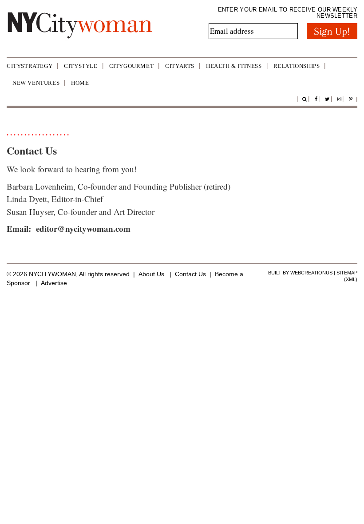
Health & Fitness (234, 66)
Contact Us (190, 274)
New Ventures (35, 82)
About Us (151, 274)
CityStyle (80, 66)
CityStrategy (29, 66)
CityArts (179, 66)
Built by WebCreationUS (300, 272)
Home (80, 82)
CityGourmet (131, 66)
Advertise (54, 282)
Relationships (296, 66)
